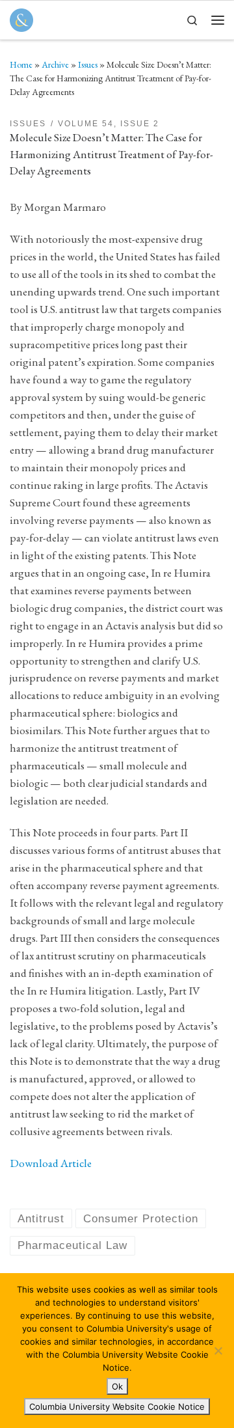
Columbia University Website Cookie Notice (117, 1406)
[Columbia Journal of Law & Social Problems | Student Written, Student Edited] (21, 18)
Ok (117, 1386)
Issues (88, 64)
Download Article (51, 1162)
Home (21, 64)
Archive (55, 64)
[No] (217, 1350)
